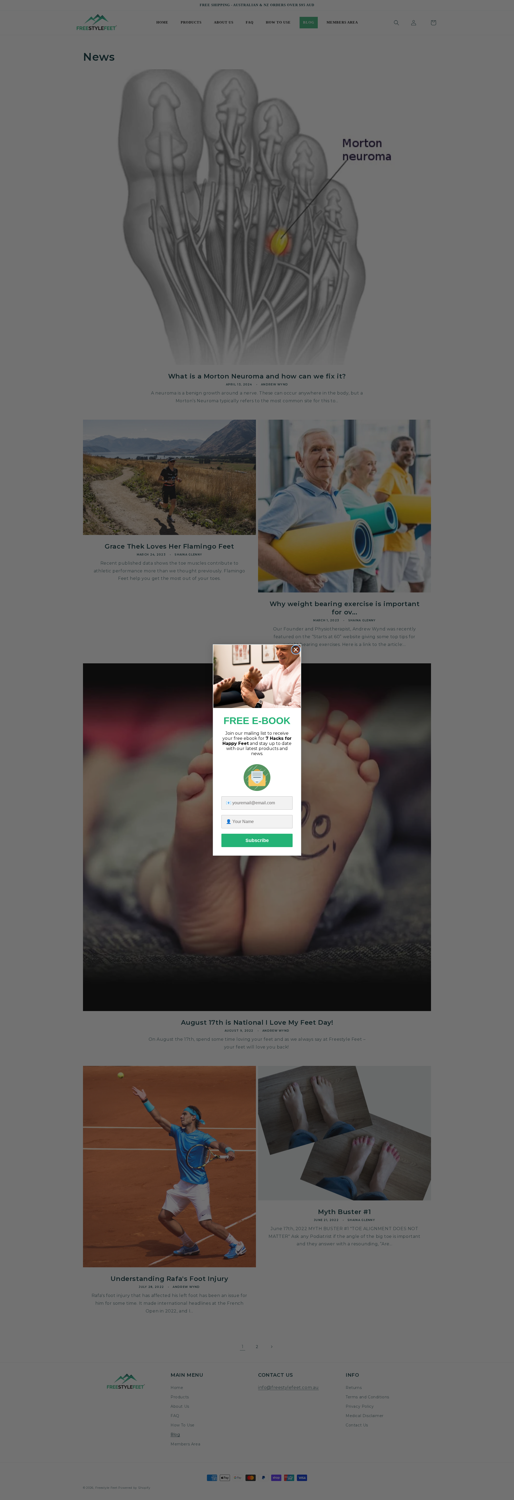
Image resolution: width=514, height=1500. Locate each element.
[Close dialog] (296, 649)
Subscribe (257, 840)
